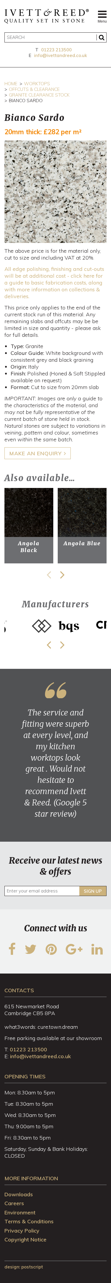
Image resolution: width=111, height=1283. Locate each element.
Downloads (18, 1194)
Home (10, 83)
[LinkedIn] (97, 953)
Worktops (37, 83)
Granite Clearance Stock (39, 95)
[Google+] (74, 953)
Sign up (93, 891)
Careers (14, 1203)
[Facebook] (12, 953)
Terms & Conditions (29, 1221)
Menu (102, 21)
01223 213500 (56, 50)
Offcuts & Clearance (34, 89)
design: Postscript (23, 1267)
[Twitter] (31, 953)
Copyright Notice (25, 1239)
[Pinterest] (51, 953)
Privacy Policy (21, 1230)
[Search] (101, 37)
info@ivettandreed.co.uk (60, 55)
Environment (20, 1212)
